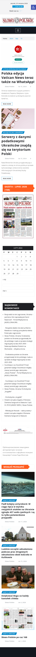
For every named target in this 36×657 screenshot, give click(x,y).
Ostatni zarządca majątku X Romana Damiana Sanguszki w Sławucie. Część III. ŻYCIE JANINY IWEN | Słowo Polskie (18, 402)
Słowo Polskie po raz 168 (14, 637)
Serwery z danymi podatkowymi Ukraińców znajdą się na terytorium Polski (16, 145)
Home (5, 38)
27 (9, 274)
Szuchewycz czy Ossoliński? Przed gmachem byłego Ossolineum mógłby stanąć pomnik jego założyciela (17, 383)
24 (26, 269)
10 (26, 261)
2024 (11, 38)
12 (4, 265)
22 (17, 269)
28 (13, 274)
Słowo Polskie (9, 86)
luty (17, 38)
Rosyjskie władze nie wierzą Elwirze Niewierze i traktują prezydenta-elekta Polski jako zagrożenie (18, 330)
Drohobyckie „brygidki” (13, 397)
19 (4, 269)
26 (4, 274)
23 (22, 269)
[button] (33, 7)
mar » (5, 291)
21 (13, 269)
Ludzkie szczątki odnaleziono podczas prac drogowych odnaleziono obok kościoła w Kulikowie (16, 553)
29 (17, 274)
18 (30, 265)
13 (9, 265)
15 (21, 38)
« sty (4, 279)
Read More (7, 104)
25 (30, 269)
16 (22, 265)
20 (9, 269)
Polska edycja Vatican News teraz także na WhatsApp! (17, 77)
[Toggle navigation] (18, 30)
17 (26, 265)
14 (13, 265)
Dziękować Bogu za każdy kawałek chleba (15, 597)
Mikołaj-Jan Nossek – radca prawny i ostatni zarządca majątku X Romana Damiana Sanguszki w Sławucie (17, 413)
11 (30, 261)
